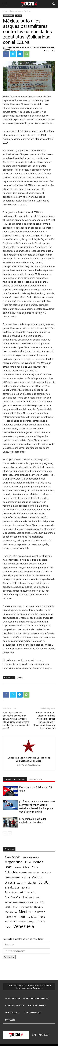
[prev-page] (5, 833)
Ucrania (40, 921)
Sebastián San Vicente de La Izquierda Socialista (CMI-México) (29, 48)
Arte (28, 862)
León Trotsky (25, 907)
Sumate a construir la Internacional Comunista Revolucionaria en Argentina (29, 986)
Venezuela (23, 926)
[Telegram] (20, 54)
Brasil (9, 866)
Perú (22, 916)
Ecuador (32, 882)
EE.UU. (44, 882)
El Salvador (12, 887)
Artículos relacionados (15, 779)
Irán (42, 901)
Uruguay (8, 927)
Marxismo (11, 912)
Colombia (11, 872)
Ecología (10, 882)
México (20, 678)
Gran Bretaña (12, 897)
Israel (8, 906)
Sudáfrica (22, 922)
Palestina (11, 916)
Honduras (28, 897)
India (38, 897)
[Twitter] (13, 54)
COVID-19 (46, 872)
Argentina (13, 861)
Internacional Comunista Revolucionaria (21, 902)
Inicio (5, 11)
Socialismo (10, 921)
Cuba (26, 877)
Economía (21, 883)
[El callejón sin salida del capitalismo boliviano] (10, 822)
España (25, 887)
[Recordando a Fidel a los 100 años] (10, 791)
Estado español (15, 892)
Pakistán (39, 912)
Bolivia (38, 861)
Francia (31, 892)
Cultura (37, 877)
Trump (31, 921)
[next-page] (9, 833)
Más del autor (35, 779)
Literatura (38, 907)
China (35, 867)
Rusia (42, 917)
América (27, 11)
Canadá (18, 867)
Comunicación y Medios (29, 872)
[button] (5, 4)
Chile (26, 867)
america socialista (30, 857)
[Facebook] (6, 54)
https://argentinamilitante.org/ (29, 765)
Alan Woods (12, 856)
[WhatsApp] (26, 54)
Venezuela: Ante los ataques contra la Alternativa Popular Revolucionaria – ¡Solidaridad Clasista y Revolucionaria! (44, 720)
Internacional (15, 11)
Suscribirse (9, 957)
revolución (32, 917)
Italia (15, 907)
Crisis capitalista (12, 877)
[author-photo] (29, 753)
